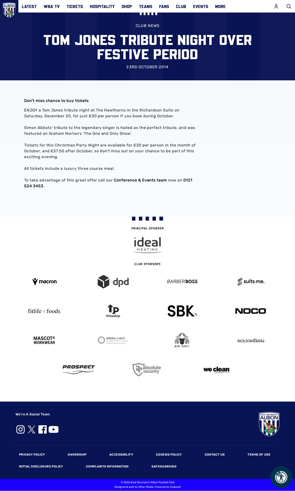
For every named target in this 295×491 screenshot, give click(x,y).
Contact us (215, 454)
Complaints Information (107, 466)
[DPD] (113, 282)
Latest (29, 6)
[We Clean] (216, 369)
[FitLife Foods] (44, 311)
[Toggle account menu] (276, 6)
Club (181, 6)
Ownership (77, 454)
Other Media (145, 486)
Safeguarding (163, 466)
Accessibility (121, 454)
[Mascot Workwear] (44, 340)
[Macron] (44, 282)
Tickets (75, 6)
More (220, 6)
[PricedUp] (113, 311)
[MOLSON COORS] (251, 340)
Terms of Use (258, 454)
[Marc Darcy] (182, 340)
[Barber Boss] (182, 282)
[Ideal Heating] (147, 245)
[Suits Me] (251, 282)
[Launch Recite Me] (281, 477)
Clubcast (175, 486)
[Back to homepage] (9, 9)
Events (200, 6)
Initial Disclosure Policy (41, 466)
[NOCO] (251, 311)
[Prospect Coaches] (79, 369)
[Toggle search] (288, 6)
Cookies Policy (169, 454)
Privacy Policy (32, 454)
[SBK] (182, 311)
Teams (145, 6)
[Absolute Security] (148, 369)
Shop (127, 6)
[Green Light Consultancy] (113, 340)
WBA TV (52, 6)
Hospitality (102, 6)
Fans (164, 6)
